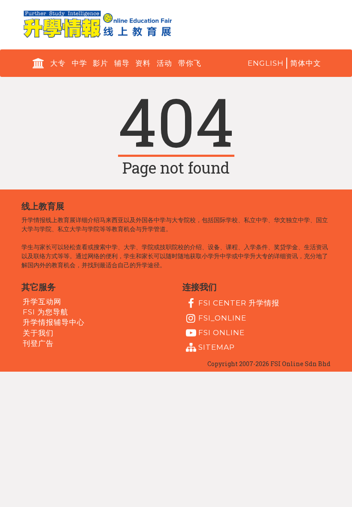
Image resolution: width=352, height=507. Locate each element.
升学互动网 (42, 301)
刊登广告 (38, 343)
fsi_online (222, 317)
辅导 (122, 63)
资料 (143, 63)
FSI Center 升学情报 (238, 303)
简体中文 (305, 63)
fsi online (221, 332)
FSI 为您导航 (45, 312)
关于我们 (38, 332)
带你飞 (189, 63)
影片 (100, 63)
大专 (58, 63)
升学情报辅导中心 (54, 322)
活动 (164, 63)
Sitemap (216, 347)
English (266, 63)
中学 (79, 63)
